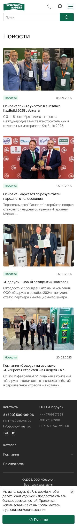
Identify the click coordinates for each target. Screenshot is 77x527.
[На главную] (14, 6)
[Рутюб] (13, 433)
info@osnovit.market (17, 426)
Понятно (41, 519)
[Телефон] (49, 6)
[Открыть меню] (71, 6)
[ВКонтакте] (6, 433)
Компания (11, 454)
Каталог (9, 445)
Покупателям (13, 464)
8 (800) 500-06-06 (18, 414)
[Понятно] (72, 491)
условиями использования (25, 509)
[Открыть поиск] (38, 17)
